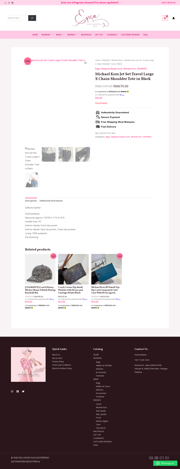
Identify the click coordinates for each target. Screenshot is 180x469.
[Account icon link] (173, 18)
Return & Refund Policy (62, 368)
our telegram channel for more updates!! (93, 2)
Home (98, 60)
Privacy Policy (58, 361)
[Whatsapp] (5, 3)
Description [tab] (31, 200)
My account (57, 358)
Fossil (98, 417)
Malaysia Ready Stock (111, 68)
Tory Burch (100, 428)
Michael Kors (117, 60)
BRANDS (71, 34)
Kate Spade (101, 411)
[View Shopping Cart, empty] (165, 18)
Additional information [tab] (51, 200)
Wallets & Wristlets (104, 365)
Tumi (98, 424)
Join (64, 2)
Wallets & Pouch (103, 386)
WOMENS (46, 34)
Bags (97, 68)
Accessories (101, 372)
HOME (35, 34)
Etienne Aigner (102, 421)
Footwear (100, 375)
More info (98, 98)
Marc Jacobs (101, 414)
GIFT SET (99, 34)
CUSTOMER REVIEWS (130, 34)
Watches (99, 369)
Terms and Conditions (61, 365)
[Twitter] (23, 391)
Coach (98, 404)
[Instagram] (9, 3)
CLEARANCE (112, 34)
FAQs (145, 34)
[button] (51, 35)
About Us (56, 354)
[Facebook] (12, 3)
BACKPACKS (86, 34)
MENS (58, 34)
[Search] (32, 18)
